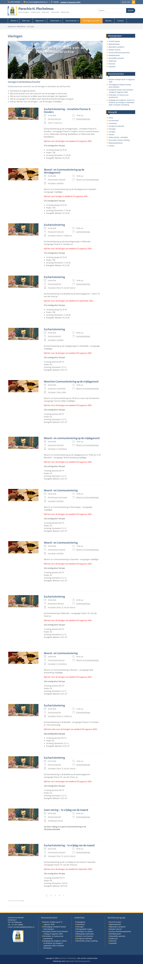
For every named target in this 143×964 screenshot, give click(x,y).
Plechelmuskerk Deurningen (57, 497)
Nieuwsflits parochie (116, 58)
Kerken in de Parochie (85, 936)
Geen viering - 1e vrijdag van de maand (66, 810)
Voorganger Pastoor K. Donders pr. (60, 235)
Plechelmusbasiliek (54, 119)
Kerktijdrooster (114, 55)
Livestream (54, 20)
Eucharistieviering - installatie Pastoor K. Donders (67, 111)
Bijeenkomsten (114, 44)
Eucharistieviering (83, 119)
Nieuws (108, 20)
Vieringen (112, 129)
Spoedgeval (81, 922)
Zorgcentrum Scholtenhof (56, 388)
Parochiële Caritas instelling (119, 140)
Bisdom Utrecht (114, 50)
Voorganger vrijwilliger (56, 183)
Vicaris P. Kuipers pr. (55, 123)
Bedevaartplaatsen (116, 143)
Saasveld (112, 66)
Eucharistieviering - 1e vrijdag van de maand (69, 845)
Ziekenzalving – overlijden (118, 137)
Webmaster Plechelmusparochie (78, 961)
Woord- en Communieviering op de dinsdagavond (64, 171)
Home (13, 20)
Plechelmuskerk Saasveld (56, 179)
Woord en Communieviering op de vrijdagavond (71, 381)
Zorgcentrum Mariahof (56, 445)
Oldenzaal (112, 61)
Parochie (112, 64)
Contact (120, 20)
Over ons (26, 20)
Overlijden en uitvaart (85, 931)
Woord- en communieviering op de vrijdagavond (71, 438)
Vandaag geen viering (55, 821)
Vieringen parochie (91, 20)
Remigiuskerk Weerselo (56, 232)
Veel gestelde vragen (84, 929)
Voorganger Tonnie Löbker (57, 392)
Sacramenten (71, 20)
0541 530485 (15, 2)
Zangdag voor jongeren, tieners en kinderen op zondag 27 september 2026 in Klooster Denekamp (122, 102)
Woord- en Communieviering (87, 179)
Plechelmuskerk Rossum (56, 660)
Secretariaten (114, 120)
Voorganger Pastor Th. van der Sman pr (62, 288)
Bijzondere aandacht (116, 47)
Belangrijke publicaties (85, 934)
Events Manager (19, 900)
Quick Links (126, 2)
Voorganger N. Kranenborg (57, 449)
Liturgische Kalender (116, 126)
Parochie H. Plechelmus (36, 9)
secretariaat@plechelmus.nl (36, 2)
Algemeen (39, 20)
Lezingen (112, 132)
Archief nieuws (114, 41)
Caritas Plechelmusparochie (119, 52)
